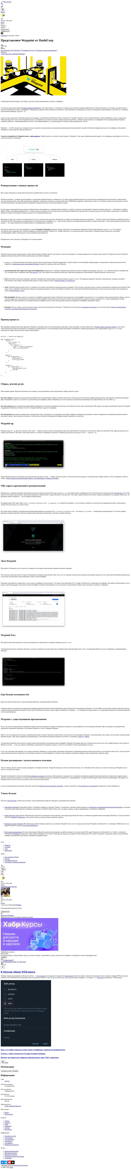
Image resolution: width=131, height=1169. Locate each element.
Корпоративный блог (12, 1151)
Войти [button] (3, 12)
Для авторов (9, 1138)
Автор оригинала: (13, 54)
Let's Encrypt (34, 272)
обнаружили (69, 976)
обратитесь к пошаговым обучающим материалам (106, 807)
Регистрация (9, 1114)
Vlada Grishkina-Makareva (13, 1106)
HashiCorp (17, 834)
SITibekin (4, 35)
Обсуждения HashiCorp (30, 825)
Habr (11, 1167)
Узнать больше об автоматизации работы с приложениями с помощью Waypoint (32, 478)
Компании (8, 1126)
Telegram (14, 886)
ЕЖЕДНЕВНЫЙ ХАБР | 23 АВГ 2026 (13, 962)
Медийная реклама (11, 1153)
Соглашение (9, 1143)
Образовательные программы (14, 1156)
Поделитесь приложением (13, 832)
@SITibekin (17, 905)
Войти (7, 1112)
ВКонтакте (7, 886)
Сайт (2, 886)
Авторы (7, 1128)
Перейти (4, 957)
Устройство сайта (10, 1136)
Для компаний (9, 1139)
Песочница (8, 1129)
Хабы (6, 1124)
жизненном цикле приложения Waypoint (25, 264)
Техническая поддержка (20, 1165)
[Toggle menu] (1, 2)
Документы (8, 1141)
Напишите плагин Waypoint (14, 824)
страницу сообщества (18, 817)
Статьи (7, 1121)
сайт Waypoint (11, 801)
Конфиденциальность (12, 1145)
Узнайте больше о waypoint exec (64, 280)
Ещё (6, 1062)
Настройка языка (6, 1165)
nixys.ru (7, 1081)
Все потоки (7, 2)
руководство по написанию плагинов (50, 786)
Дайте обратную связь (12, 815)
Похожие (15, 1071)
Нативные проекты (11, 1155)
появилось (100, 977)
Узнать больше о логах (17, 290)
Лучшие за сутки (6, 1071)
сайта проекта (35, 136)
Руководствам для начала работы (105, 327)
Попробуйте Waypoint (12, 807)
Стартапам (8, 1158)
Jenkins (87, 736)
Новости (7, 1122)
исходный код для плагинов (88, 786)
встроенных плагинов (89, 307)
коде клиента (41, 976)
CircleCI (80, 736)
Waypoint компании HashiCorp (31, 108)
